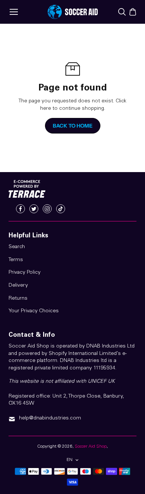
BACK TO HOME (73, 125)
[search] (121, 11)
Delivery (18, 285)
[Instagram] (47, 208)
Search (17, 247)
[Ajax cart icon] (132, 11)
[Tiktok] (60, 208)
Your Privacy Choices (34, 311)
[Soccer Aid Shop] (73, 12)
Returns (18, 298)
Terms (16, 260)
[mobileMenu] (14, 12)
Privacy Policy (25, 272)
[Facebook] (20, 208)
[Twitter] (33, 208)
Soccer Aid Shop (91, 446)
